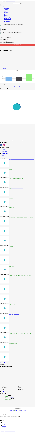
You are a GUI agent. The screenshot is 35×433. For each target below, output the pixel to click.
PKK (4, 16)
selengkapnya (20, 397)
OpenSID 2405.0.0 (7, 431)
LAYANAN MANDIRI (6, 48)
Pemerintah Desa (6, 12)
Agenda (3, 362)
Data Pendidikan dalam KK (7, 18)
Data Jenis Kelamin (6, 20)
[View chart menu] (33, 70)
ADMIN (1, 48)
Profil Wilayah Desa (6, 8)
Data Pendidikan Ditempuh (7, 19)
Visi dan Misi (5, 11)
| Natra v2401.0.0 (12, 431)
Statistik (3, 68)
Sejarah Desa (5, 7)
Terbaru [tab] (3, 155)
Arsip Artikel (5, 153)
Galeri (3, 391)
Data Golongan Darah (7, 21)
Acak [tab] (3, 156)
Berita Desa (3, 149)
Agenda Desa (4, 424)
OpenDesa (2, 431)
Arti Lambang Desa (6, 9)
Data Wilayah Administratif (7, 17)
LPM (4, 14)
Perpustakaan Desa (4, 151)
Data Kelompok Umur (7, 22)
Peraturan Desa (4, 150)
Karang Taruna (6, 15)
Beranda (3, 6)
